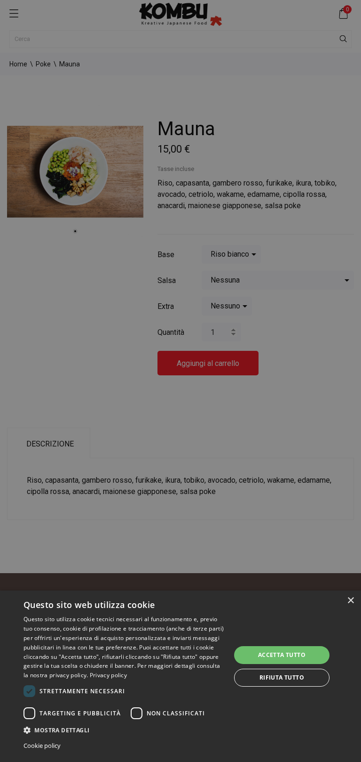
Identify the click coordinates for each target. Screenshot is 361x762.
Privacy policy (108, 675)
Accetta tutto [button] (282, 655)
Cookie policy (42, 745)
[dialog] (180, 676)
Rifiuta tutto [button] (281, 677)
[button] (124, 729)
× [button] (350, 600)
